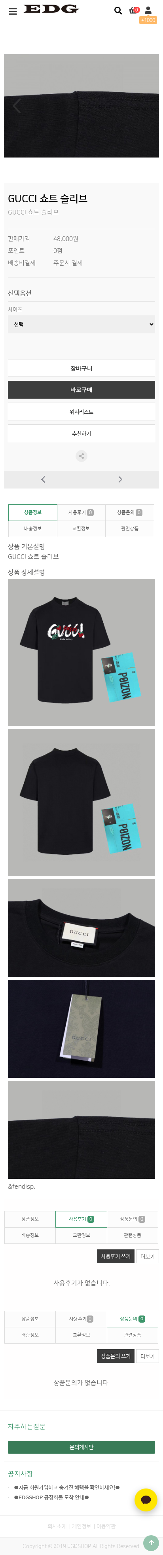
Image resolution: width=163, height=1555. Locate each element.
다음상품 (120, 480)
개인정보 (81, 1526)
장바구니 (81, 368)
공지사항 (20, 1473)
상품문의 (128, 512)
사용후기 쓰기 (116, 1256)
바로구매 (81, 390)
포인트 (16, 250)
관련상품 (129, 528)
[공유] (81, 456)
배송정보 (33, 528)
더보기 (147, 1257)
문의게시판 (81, 1447)
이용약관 (106, 1526)
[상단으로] (151, 1543)
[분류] (13, 12)
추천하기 (81, 434)
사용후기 (80, 512)
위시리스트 (81, 412)
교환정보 (81, 528)
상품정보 (33, 512)
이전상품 (43, 480)
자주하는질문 (27, 1426)
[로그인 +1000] (148, 11)
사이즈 (15, 309)
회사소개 (56, 1526)
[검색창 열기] (118, 11)
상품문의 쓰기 (116, 1356)
